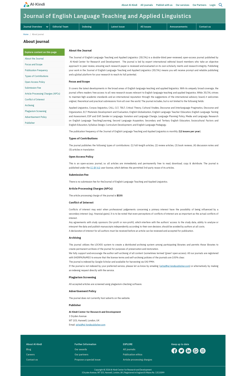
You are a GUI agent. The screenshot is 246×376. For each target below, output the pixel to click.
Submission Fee (33, 87)
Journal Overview (32, 26)
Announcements (178, 26)
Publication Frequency (36, 70)
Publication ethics (132, 354)
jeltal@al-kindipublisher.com (175, 266)
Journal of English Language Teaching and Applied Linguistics (107, 16)
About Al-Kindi (129, 5)
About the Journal (34, 58)
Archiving (29, 105)
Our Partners (199, 5)
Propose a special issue (88, 359)
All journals (147, 5)
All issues (146, 26)
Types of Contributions (36, 76)
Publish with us (164, 5)
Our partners (81, 354)
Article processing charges (137, 359)
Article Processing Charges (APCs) (42, 93)
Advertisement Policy (36, 117)
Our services (182, 5)
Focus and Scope (33, 64)
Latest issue (118, 26)
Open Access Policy (35, 82)
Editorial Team (60, 26)
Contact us (205, 26)
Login (213, 5)
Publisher (30, 122)
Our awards (81, 349)
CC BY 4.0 (95, 167)
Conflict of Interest (35, 99)
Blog (28, 349)
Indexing (87, 26)
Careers (30, 354)
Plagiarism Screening (35, 111)
